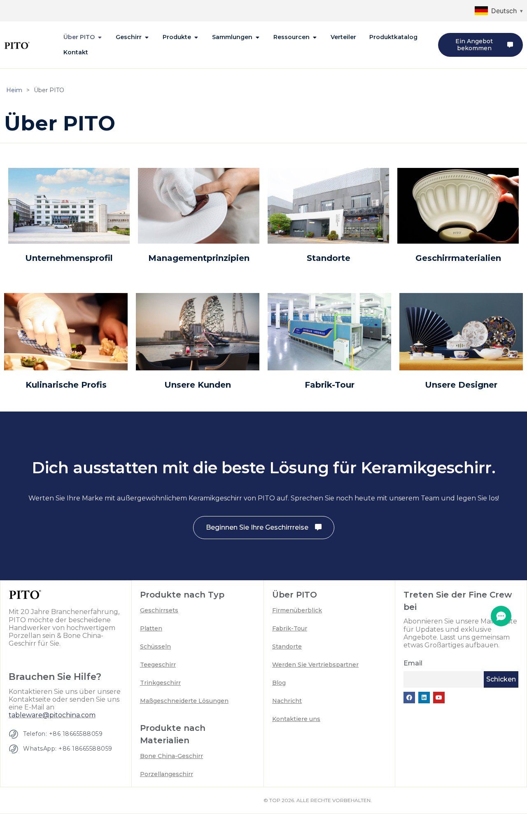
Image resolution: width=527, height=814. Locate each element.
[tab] (83, 37)
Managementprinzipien (199, 258)
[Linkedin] (424, 697)
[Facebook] (409, 697)
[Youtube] (439, 697)
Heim (14, 90)
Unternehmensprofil (69, 258)
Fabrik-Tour (329, 385)
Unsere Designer (461, 385)
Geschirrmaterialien (458, 258)
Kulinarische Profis (66, 385)
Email (412, 663)
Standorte (328, 258)
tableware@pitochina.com (52, 715)
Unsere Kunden (197, 385)
